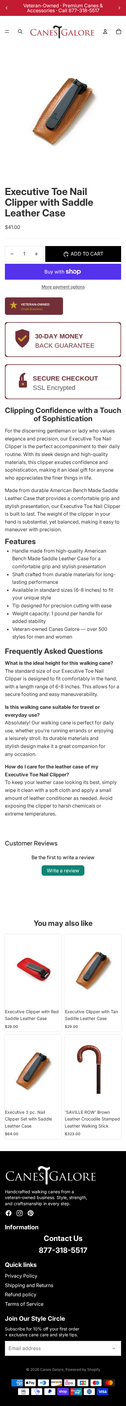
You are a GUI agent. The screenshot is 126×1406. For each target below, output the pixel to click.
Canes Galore (52, 1369)
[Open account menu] (105, 31)
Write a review (63, 870)
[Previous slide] (6, 8)
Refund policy (20, 1294)
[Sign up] (113, 1348)
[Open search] (20, 31)
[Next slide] (119, 8)
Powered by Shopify (82, 1369)
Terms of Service (24, 1304)
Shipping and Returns (29, 1285)
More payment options (63, 286)
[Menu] (7, 31)
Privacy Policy (21, 1276)
